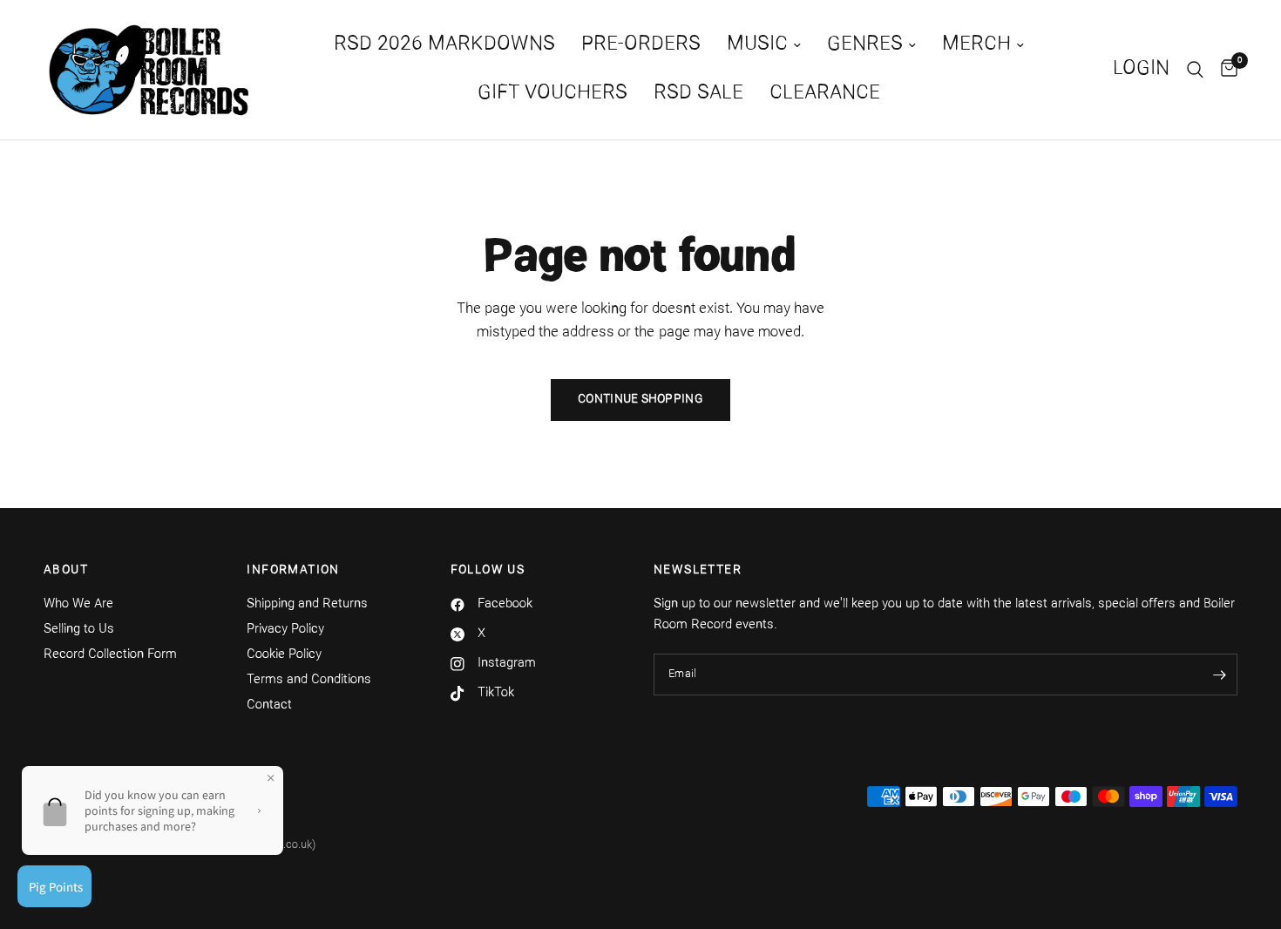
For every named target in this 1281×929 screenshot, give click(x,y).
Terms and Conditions (309, 680)
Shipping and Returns (307, 604)
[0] (1224, 69)
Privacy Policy (285, 629)
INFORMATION (293, 571)
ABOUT (66, 571)
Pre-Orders (641, 45)
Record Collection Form (110, 654)
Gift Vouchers (552, 94)
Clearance (824, 94)
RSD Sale (698, 94)
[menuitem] (444, 45)
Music (757, 45)
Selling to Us (79, 629)
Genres (865, 45)
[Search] (1195, 69)
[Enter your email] (1220, 674)
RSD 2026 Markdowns (444, 45)
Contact (269, 705)
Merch (976, 45)
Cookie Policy (284, 654)
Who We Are (78, 604)
